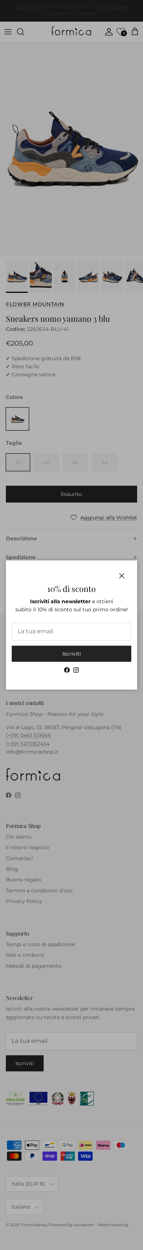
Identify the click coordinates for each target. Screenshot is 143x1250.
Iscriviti (71, 653)
